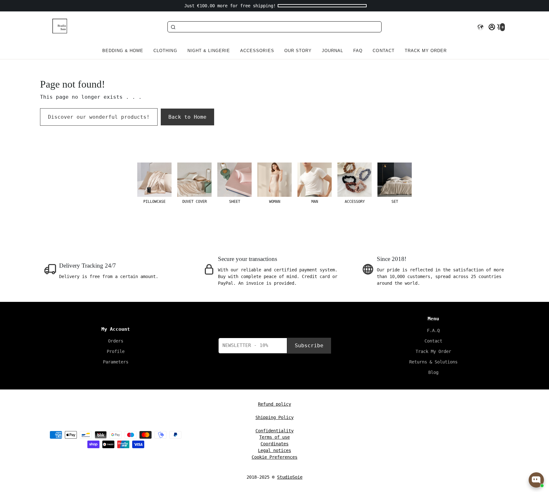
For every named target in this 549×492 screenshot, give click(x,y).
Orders (115, 340)
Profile (116, 351)
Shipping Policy (274, 417)
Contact (383, 50)
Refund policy (274, 404)
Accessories (257, 50)
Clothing (165, 50)
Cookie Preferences (274, 457)
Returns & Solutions (433, 361)
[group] (154, 183)
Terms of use (274, 437)
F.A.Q (433, 330)
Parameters (115, 361)
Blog (433, 372)
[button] (480, 27)
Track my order (426, 50)
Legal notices (274, 450)
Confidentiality (274, 430)
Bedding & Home (123, 50)
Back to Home (187, 117)
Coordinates (274, 443)
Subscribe (309, 345)
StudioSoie (289, 477)
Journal (332, 50)
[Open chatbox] (536, 480)
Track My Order (433, 351)
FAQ (358, 50)
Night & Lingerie (208, 50)
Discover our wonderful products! (99, 117)
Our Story (298, 50)
